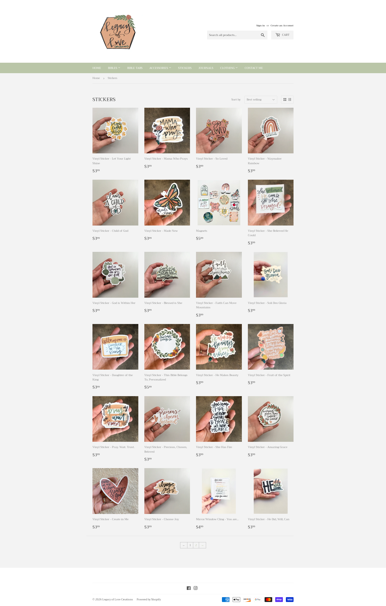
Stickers (185, 68)
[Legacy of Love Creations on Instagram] (196, 588)
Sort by (236, 99)
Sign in (260, 26)
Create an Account (282, 26)
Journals (205, 68)
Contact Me (254, 68)
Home (96, 68)
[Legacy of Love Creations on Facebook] (189, 588)
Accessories (159, 68)
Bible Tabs (135, 68)
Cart (285, 34)
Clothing (227, 68)
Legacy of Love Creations (117, 599)
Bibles (113, 68)
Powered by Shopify (149, 599)
